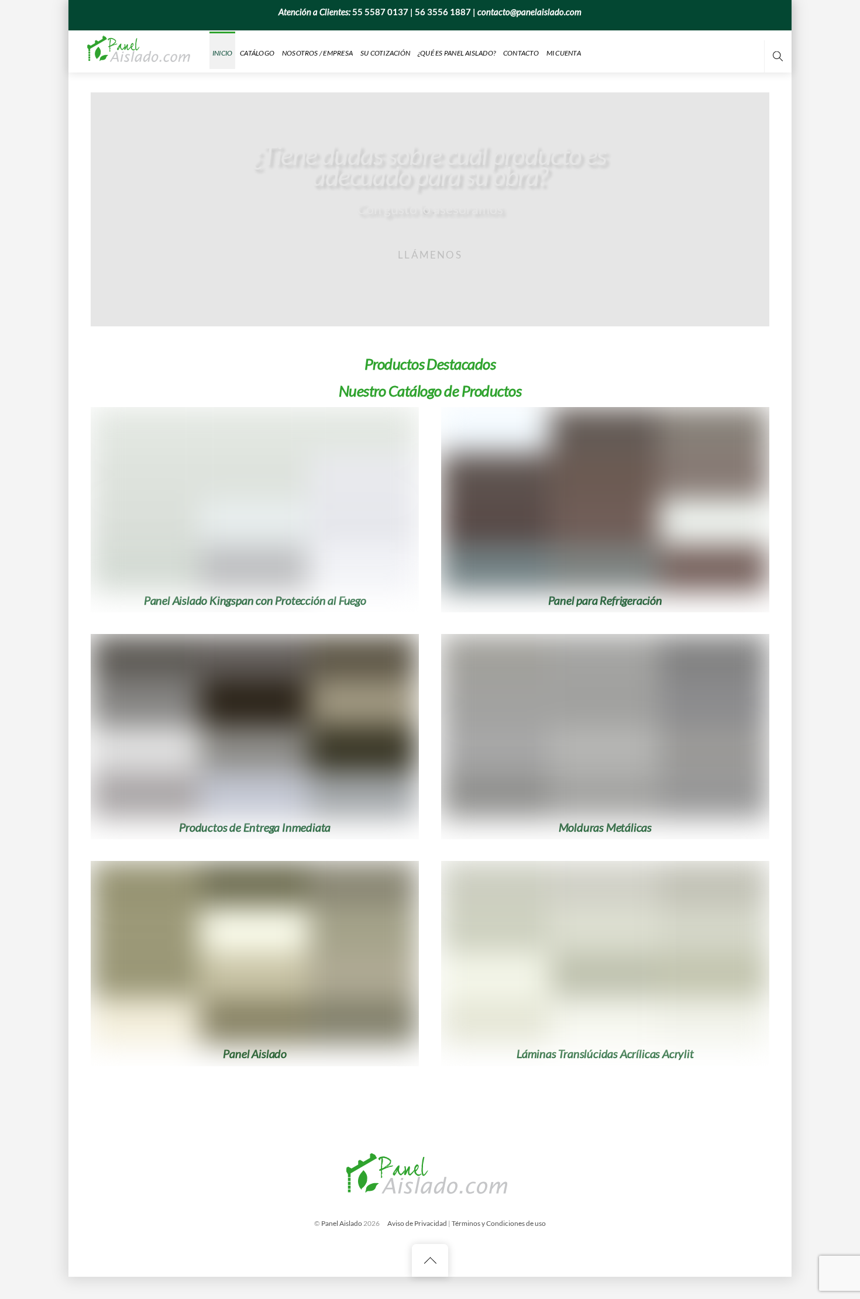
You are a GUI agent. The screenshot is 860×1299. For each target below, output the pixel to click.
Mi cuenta (563, 53)
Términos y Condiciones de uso (499, 1223)
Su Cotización (385, 53)
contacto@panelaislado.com (529, 11)
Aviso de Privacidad (417, 1223)
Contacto (521, 53)
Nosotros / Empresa (317, 53)
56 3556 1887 (443, 11)
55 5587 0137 (380, 11)
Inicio (222, 53)
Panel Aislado (341, 1223)
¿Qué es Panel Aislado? (457, 53)
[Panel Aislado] (140, 50)
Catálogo (257, 53)
